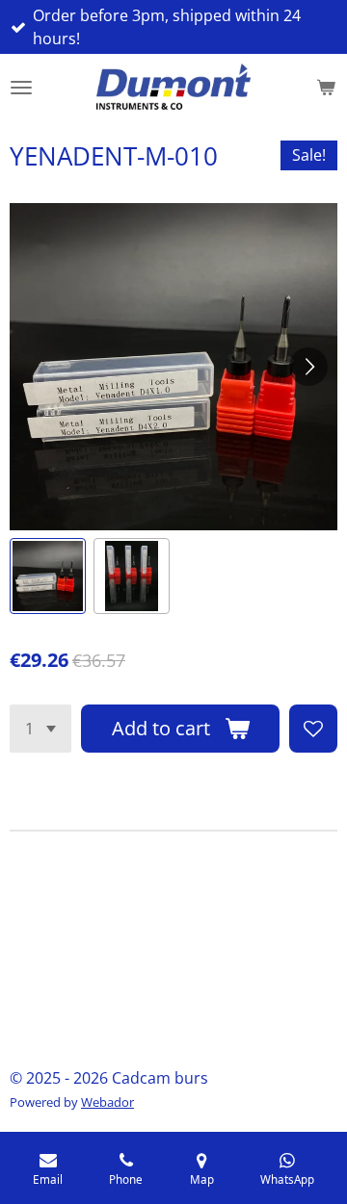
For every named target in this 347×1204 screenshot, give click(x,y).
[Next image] (308, 366)
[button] (48, 576)
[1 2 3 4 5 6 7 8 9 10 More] (40, 728)
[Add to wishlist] (313, 728)
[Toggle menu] (21, 87)
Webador (107, 1102)
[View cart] (326, 87)
